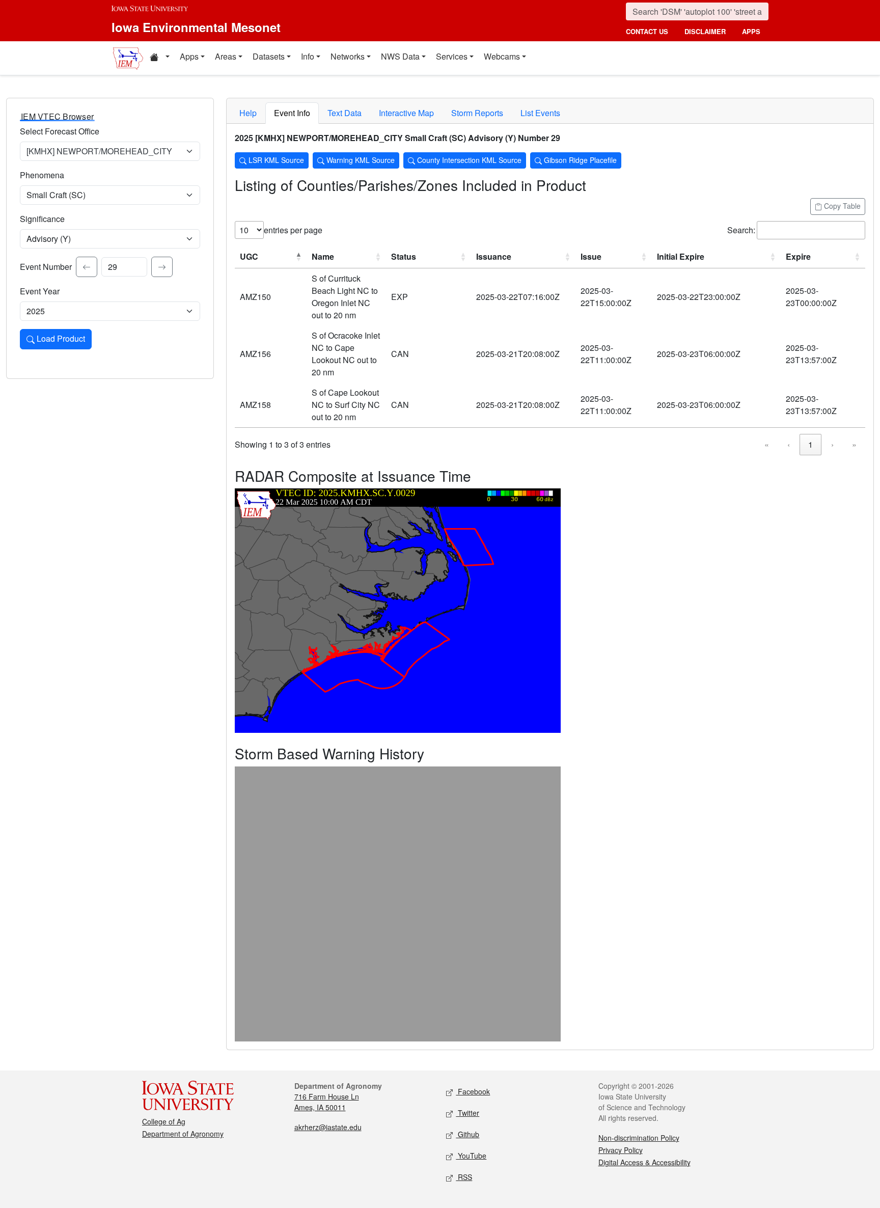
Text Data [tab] (344, 113)
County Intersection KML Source (468, 160)
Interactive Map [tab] (406, 113)
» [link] (854, 444)
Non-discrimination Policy (638, 1138)
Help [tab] (248, 113)
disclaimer (705, 31)
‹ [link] (788, 444)
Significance (42, 219)
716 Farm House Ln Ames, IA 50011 (326, 1101)
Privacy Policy (620, 1150)
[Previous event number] (86, 267)
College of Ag (163, 1121)
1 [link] (810, 444)
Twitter (467, 1113)
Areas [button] (225, 56)
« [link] (766, 444)
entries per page (293, 230)
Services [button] (452, 56)
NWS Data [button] (400, 56)
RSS (464, 1177)
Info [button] (307, 56)
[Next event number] (162, 267)
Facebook (473, 1091)
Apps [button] (189, 56)
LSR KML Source (275, 160)
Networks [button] (348, 56)
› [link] (832, 444)
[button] (159, 58)
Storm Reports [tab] (477, 113)
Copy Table (841, 206)
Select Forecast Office (59, 131)
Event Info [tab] (292, 113)
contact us (647, 31)
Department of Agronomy (183, 1134)
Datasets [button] (269, 56)
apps (751, 31)
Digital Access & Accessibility (644, 1162)
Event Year (40, 291)
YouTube (471, 1155)
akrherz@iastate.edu (328, 1127)
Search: (741, 230)
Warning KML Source (359, 160)
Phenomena (42, 175)
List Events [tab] (540, 113)
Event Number (46, 266)
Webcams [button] (502, 56)
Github (467, 1134)
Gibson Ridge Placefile (579, 160)
